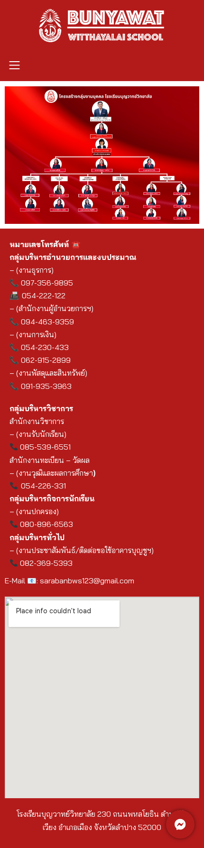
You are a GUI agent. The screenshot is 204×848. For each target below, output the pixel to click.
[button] (14, 65)
